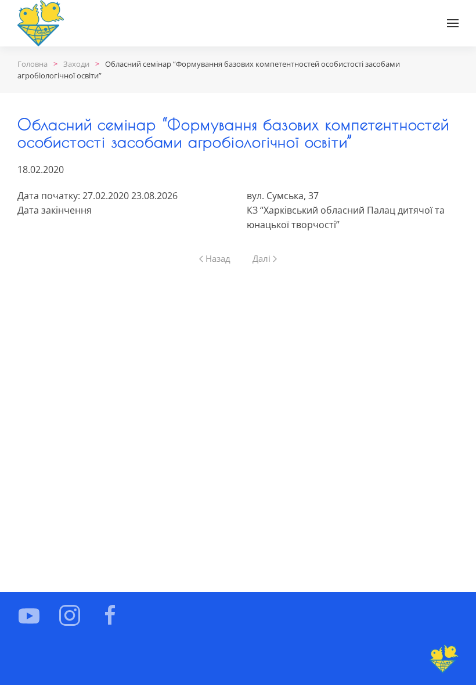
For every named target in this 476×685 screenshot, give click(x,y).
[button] (453, 23)
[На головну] (40, 23)
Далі (262, 258)
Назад (217, 258)
